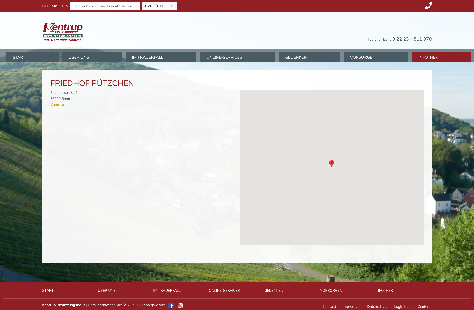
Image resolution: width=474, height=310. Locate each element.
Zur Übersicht (161, 6)
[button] (331, 163)
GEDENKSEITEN (55, 6)
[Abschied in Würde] (62, 24)
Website (57, 104)
